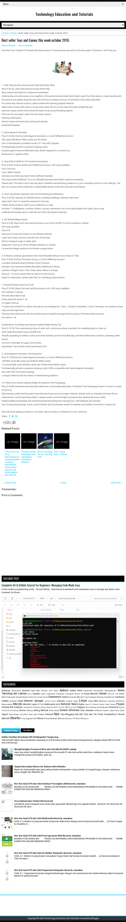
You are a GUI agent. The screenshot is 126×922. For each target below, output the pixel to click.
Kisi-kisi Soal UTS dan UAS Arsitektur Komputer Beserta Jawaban (48, 853)
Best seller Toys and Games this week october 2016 (35, 40)
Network (66, 704)
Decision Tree (113, 694)
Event (40, 697)
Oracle (95, 704)
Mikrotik (17, 704)
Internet (28, 700)
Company (60, 694)
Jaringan (38, 700)
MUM (58, 704)
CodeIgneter (50, 694)
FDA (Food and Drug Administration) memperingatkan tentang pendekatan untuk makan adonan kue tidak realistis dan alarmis (12, 463)
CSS (82, 694)
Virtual (47, 718)
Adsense (6, 690)
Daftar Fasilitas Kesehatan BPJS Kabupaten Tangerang (30, 737)
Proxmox (37, 707)
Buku (30, 694)
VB (34, 718)
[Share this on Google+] (16, 416)
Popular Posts (10, 730)
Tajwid (5, 714)
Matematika (7, 704)
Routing (121, 707)
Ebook (25, 697)
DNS (3, 697)
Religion (81, 707)
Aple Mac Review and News (44, 690)
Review (93, 707)
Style (122, 710)
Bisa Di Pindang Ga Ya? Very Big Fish (45, 454)
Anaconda (16, 690)
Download (10, 697)
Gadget (92, 697)
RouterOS (113, 707)
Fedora (65, 697)
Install (20, 701)
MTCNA (41, 704)
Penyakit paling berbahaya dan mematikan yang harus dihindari (28, 456)
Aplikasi (64, 690)
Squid (117, 710)
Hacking (100, 697)
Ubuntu (15, 718)
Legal (75, 701)
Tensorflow (24, 714)
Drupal (18, 697)
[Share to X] (11, 422)
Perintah (5, 707)
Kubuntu (61, 701)
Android (26, 690)
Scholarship (6, 710)
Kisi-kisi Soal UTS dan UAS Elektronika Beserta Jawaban (43, 818)
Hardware (119, 697)
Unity (23, 718)
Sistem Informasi (69, 710)
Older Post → (117, 482)
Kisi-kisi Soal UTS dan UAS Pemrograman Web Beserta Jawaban (47, 835)
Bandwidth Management (105, 690)
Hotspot (13, 701)
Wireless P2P (70, 718)
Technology (14, 714)
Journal (47, 701)
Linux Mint (93, 701)
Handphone (109, 697)
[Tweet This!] (12, 416)
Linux (83, 700)
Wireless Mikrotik (57, 718)
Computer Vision (72, 694)
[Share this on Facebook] (9, 416)
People (13, 33)
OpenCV (88, 704)
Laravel (69, 701)
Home (5, 33)
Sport (112, 710)
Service (22, 710)
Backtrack (88, 690)
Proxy (43, 707)
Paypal (113, 704)
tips (56, 714)
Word (78, 718)
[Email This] (4, 422)
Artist (79, 690)
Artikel (73, 690)
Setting (29, 710)
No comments (25, 45)
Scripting (14, 710)
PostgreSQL (27, 707)
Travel (100, 714)
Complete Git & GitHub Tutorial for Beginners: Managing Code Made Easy (41, 585)
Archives (27, 730)
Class (43, 694)
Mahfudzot (120, 701)
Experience (54, 696)
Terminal (49, 714)
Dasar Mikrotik (91, 693)
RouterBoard (102, 707)
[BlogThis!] (8, 422)
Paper (107, 704)
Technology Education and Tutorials (64, 14)
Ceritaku (36, 693)
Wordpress (84, 718)
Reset (88, 707)
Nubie (81, 704)
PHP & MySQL (16, 707)
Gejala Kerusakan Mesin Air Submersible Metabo (39, 766)
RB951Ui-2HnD (71, 707)
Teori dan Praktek (36, 714)
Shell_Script (54, 710)
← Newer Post (9, 482)
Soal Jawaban (87, 710)
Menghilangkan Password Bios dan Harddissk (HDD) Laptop (45, 749)
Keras (53, 701)
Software (98, 710)
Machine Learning (107, 701)
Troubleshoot (110, 714)
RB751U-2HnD (59, 707)
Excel (45, 697)
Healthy (5, 701)
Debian (103, 693)
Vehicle (39, 718)
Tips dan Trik (90, 714)
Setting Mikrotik (40, 710)
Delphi (121, 694)
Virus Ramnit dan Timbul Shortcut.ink (33, 801)
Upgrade (29, 718)
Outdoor (101, 704)
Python (50, 707)
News (74, 704)
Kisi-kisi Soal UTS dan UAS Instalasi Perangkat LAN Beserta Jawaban (50, 783)
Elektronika (32, 697)
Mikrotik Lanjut (30, 704)
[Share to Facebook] (14, 422)
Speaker (106, 710)
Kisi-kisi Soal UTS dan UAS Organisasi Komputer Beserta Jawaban (48, 870)
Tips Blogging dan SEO (72, 714)
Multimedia (49, 704)
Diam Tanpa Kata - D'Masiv (60, 453)
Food (86, 697)
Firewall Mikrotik (76, 697)
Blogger (95, 918)
